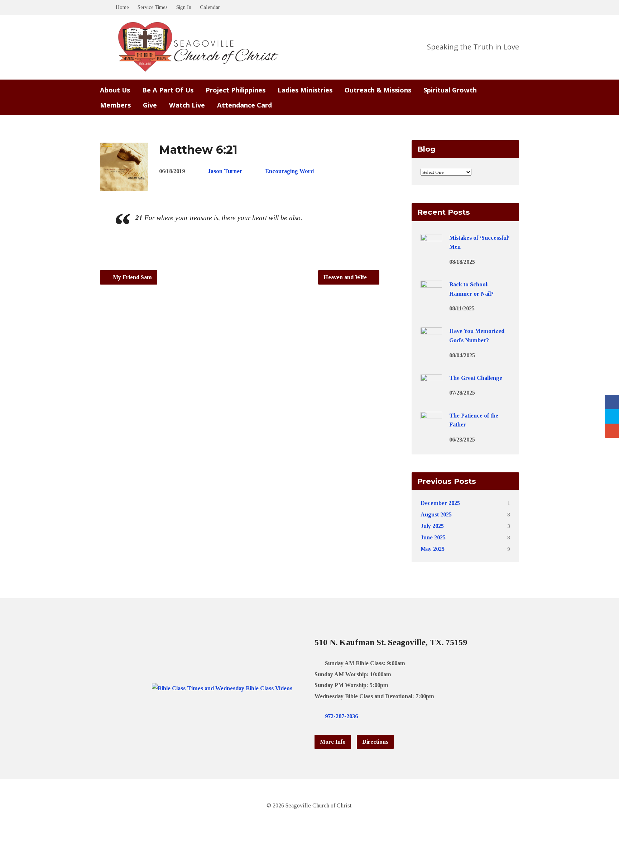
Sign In (183, 7)
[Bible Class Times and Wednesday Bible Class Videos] (222, 688)
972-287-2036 (341, 716)
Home (122, 7)
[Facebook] (384, 716)
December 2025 (440, 503)
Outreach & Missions (378, 90)
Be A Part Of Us (167, 90)
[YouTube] (395, 716)
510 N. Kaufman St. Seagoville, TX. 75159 (391, 642)
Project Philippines (235, 90)
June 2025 (433, 537)
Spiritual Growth (450, 90)
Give (150, 105)
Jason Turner (225, 171)
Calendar (210, 7)
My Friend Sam (131, 277)
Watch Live (187, 105)
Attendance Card (244, 105)
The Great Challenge (475, 378)
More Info (333, 742)
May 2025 (433, 549)
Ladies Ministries (305, 90)
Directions (375, 742)
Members (115, 105)
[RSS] (406, 716)
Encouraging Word (289, 171)
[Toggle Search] (102, 8)
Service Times (153, 7)
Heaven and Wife (345, 277)
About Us (115, 90)
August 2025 (436, 514)
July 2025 (432, 526)
